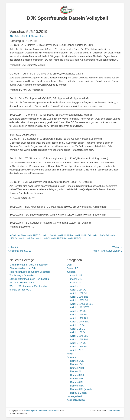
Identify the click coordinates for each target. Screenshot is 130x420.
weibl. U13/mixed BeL (81, 304)
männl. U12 (76, 275)
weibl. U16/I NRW (76, 399)
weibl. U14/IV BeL (101, 235)
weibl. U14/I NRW (79, 307)
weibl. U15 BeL (78, 325)
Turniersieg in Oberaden (22, 275)
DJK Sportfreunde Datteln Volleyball (67, 18)
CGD (69, 264)
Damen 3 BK (77, 378)
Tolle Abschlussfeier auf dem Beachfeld (30, 271)
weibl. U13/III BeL (79, 296)
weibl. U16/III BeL (79, 339)
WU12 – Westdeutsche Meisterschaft (29, 286)
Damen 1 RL (73, 268)
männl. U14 (76, 282)
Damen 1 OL (77, 360)
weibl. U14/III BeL (83, 235)
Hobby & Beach (78, 392)
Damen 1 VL (76, 364)
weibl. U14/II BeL (66, 235)
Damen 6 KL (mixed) (81, 389)
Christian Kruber (38, 36)
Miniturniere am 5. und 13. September (29, 264)
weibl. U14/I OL (50, 235)
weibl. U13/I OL (34, 235)
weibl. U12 (75, 286)
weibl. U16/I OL (78, 332)
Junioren (16, 235)
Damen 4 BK (77, 382)
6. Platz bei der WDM (21, 289)
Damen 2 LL (76, 371)
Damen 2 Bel (77, 368)
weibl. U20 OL (74, 238)
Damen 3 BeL (77, 375)
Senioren (71, 357)
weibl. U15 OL (77, 328)
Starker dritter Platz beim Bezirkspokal (29, 279)
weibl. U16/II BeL (27, 238)
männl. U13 (76, 279)
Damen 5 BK (77, 385)
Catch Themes (113, 410)
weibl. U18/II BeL (59, 238)
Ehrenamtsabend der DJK (23, 268)
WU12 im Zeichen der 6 (22, 282)
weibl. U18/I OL (43, 238)
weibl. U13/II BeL (79, 293)
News (23, 235)
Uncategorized (74, 396)
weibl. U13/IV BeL (79, 300)
